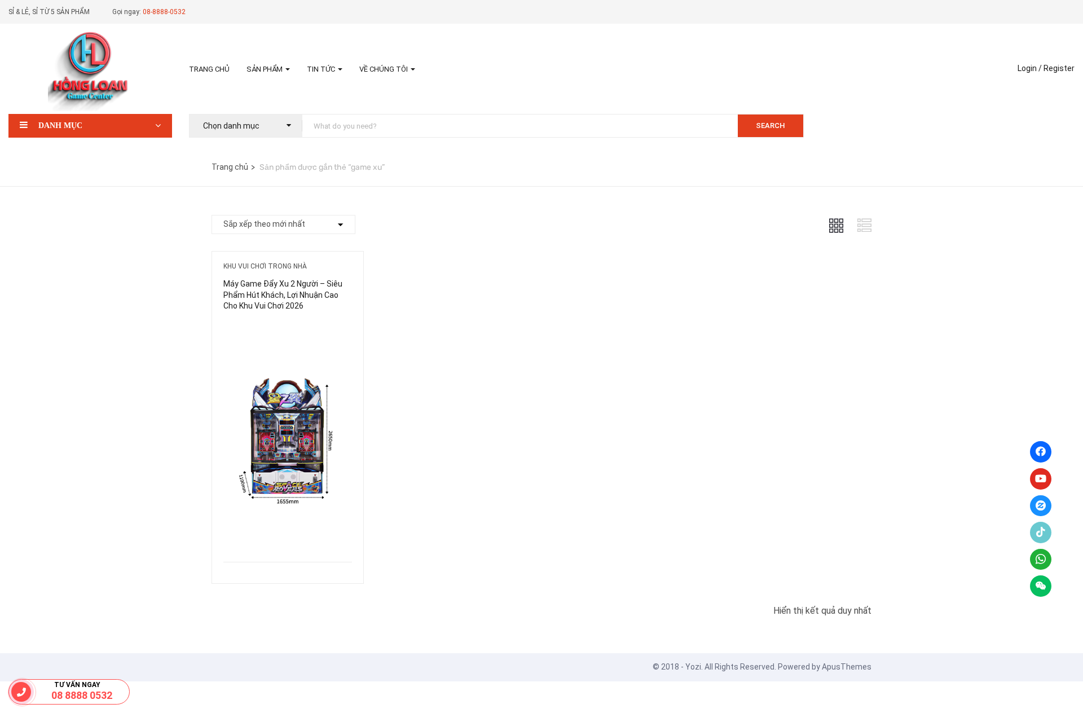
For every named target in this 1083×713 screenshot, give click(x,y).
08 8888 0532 (81, 695)
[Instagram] (1040, 506)
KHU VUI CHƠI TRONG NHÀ (265, 266)
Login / (1030, 68)
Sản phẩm (265, 69)
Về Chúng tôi (384, 69)
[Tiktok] (1040, 532)
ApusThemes (846, 666)
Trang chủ (209, 69)
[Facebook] (1040, 451)
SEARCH (770, 125)
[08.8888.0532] (21, 692)
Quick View (287, 533)
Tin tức (322, 69)
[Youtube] (1040, 478)
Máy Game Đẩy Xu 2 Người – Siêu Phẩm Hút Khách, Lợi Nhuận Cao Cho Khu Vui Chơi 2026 (282, 294)
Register (1059, 68)
